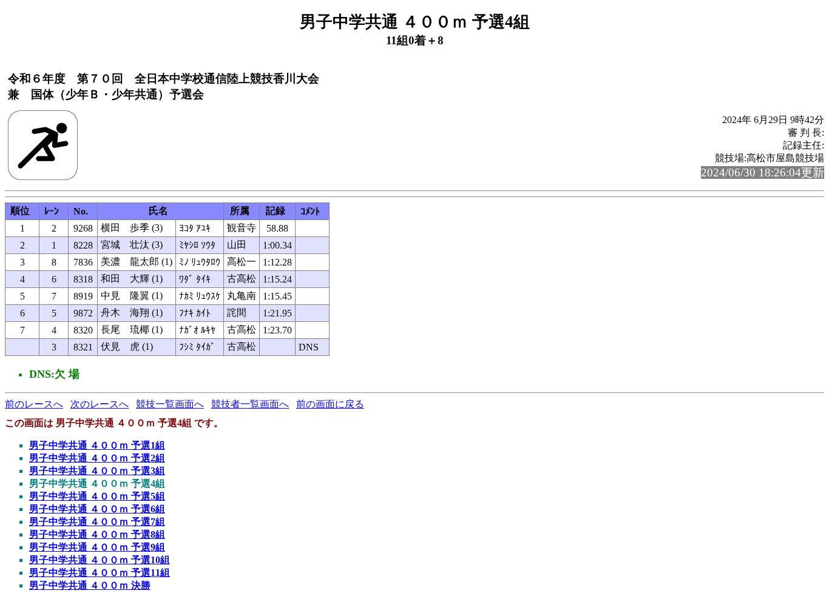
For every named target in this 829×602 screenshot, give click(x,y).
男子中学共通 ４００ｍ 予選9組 (97, 547)
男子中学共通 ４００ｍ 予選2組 (97, 458)
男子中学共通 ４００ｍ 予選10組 (99, 560)
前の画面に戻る (330, 404)
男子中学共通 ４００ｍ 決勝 (90, 585)
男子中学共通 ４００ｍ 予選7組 (97, 522)
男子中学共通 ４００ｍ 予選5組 (97, 496)
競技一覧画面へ (170, 404)
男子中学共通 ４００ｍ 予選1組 (97, 445)
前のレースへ (34, 404)
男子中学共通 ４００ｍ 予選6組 (97, 509)
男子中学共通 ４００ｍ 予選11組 (99, 572)
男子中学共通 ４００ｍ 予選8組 (97, 534)
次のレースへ (99, 404)
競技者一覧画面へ (250, 404)
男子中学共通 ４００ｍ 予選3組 (97, 471)
